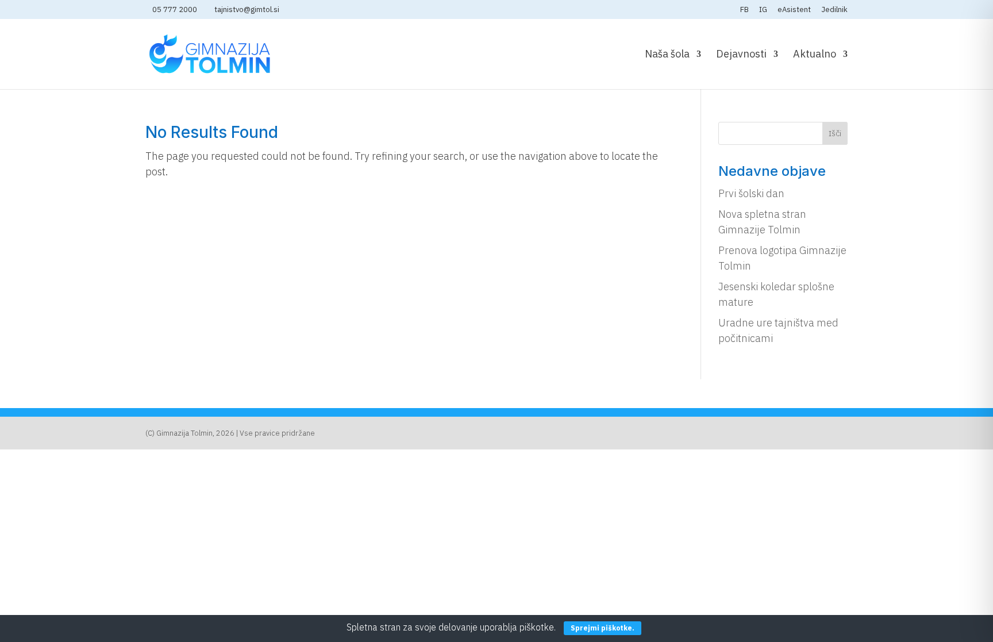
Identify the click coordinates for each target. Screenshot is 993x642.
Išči (835, 133)
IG (763, 10)
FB (744, 10)
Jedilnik (834, 10)
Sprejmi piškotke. (602, 628)
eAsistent (794, 10)
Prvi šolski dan (751, 193)
